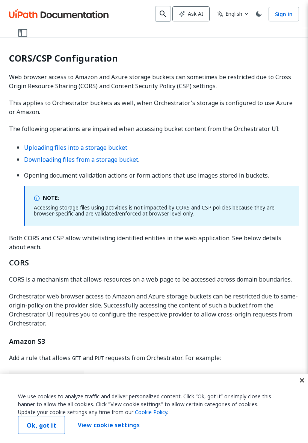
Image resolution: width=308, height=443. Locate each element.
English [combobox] (229, 14)
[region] (154, 408)
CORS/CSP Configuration (63, 58)
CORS (19, 263)
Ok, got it (41, 425)
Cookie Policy (151, 412)
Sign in (284, 14)
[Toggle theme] (259, 14)
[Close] (302, 380)
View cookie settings (109, 424)
